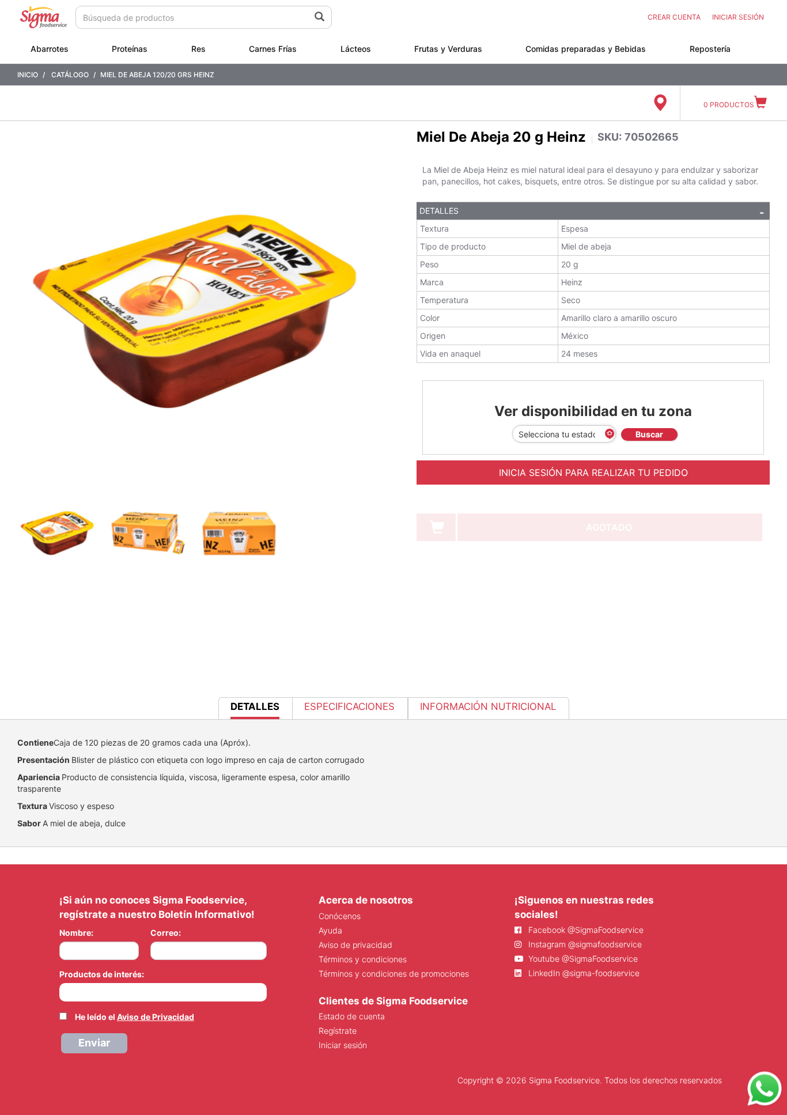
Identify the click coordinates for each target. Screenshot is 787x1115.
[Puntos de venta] (660, 103)
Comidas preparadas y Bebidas (585, 49)
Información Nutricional (488, 706)
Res (198, 49)
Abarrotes (50, 49)
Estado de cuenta (352, 1016)
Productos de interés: (101, 974)
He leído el (134, 1017)
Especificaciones (349, 706)
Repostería (710, 49)
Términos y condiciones (363, 959)
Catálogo (70, 74)
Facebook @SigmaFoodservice (585, 930)
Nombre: (76, 933)
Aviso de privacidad (355, 945)
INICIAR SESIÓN (738, 17)
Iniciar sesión (343, 1045)
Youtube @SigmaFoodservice (582, 958)
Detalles (439, 211)
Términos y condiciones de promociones (394, 973)
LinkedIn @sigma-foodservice (583, 973)
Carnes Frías (273, 49)
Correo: (165, 933)
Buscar (649, 434)
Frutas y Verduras (448, 49)
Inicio (27, 74)
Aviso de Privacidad (155, 1017)
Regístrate (338, 1030)
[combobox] (163, 992)
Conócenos (340, 916)
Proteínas (129, 49)
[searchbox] (65, 991)
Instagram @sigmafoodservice (584, 944)
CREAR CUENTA (674, 17)
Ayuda (330, 930)
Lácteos (355, 49)
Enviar (94, 1043)
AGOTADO (609, 527)
